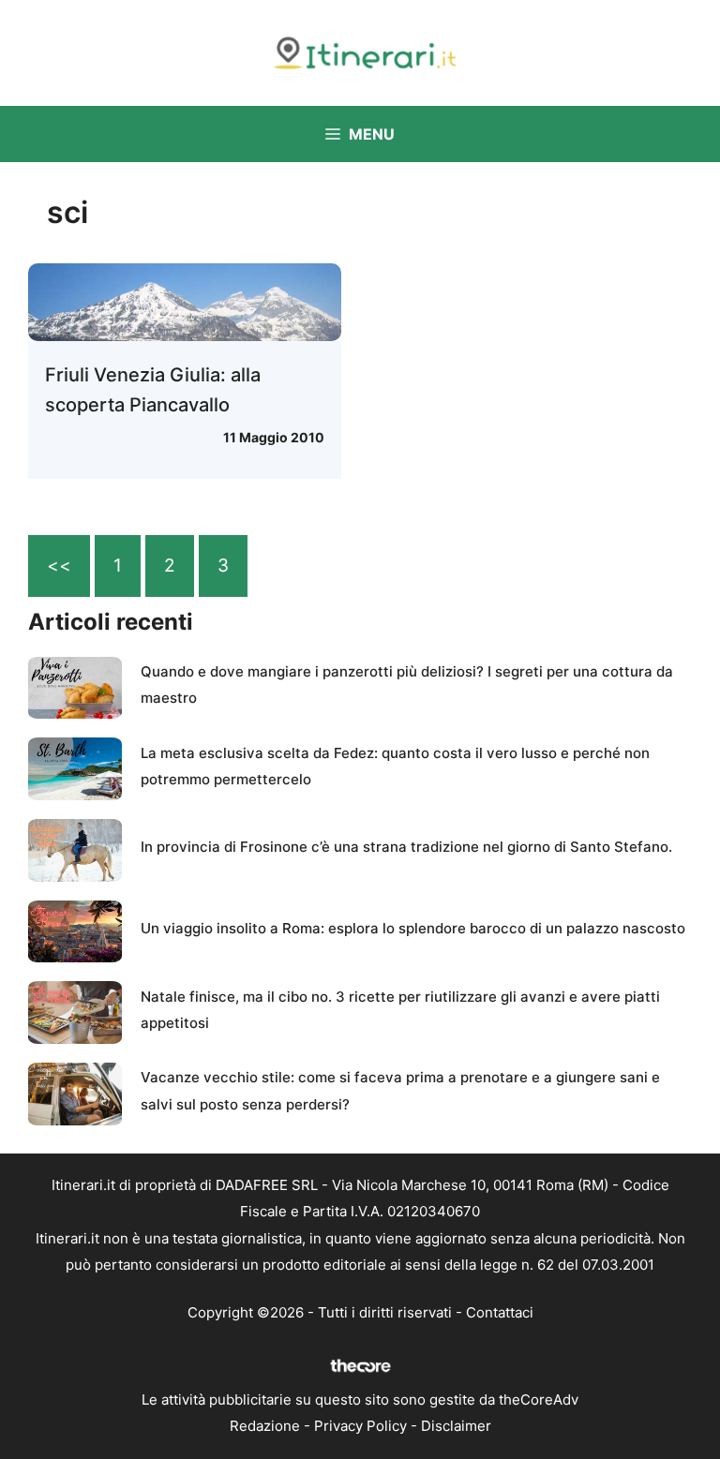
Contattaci (499, 1312)
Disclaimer (456, 1426)
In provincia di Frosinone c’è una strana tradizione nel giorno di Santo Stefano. (406, 847)
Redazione (265, 1426)
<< (59, 565)
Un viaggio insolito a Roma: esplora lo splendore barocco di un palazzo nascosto (413, 928)
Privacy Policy (360, 1426)
